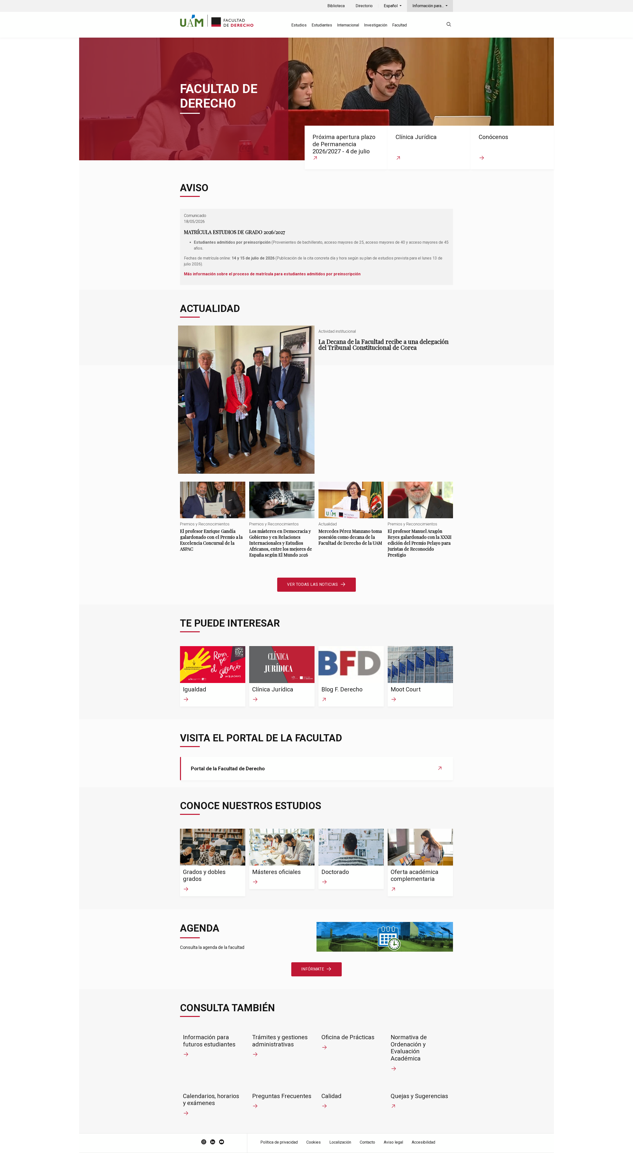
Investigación (375, 25)
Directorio (364, 5)
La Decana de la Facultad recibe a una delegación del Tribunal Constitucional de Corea (316, 400)
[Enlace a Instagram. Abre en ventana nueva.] (204, 1142)
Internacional (348, 25)
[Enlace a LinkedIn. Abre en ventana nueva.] (213, 1142)
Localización (340, 1142)
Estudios (299, 25)
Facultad (399, 25)
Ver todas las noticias (312, 584)
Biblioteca (336, 5)
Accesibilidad (423, 1142)
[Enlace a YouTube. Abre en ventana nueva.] (222, 1142)
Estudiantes (322, 25)
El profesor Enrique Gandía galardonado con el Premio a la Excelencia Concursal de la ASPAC (212, 521)
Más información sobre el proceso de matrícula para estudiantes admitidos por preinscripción (272, 274)
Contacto (367, 1142)
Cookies (313, 1142)
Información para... (428, 5)
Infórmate (312, 969)
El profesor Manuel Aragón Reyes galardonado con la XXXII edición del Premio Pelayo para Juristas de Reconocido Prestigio (420, 524)
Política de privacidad (279, 1142)
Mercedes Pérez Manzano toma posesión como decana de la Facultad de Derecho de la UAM (351, 518)
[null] (449, 25)
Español (391, 5)
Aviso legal (393, 1142)
